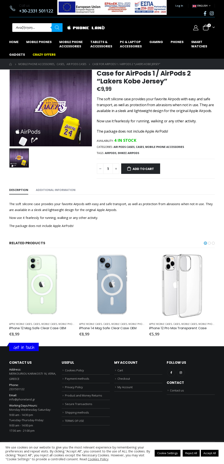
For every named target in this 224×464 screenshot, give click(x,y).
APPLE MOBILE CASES (20, 323)
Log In (179, 5)
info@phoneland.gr (22, 399)
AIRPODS (110, 153)
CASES (140, 147)
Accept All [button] (209, 453)
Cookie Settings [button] (167, 453)
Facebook (171, 373)
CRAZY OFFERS (44, 54)
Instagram (181, 373)
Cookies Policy (74, 370)
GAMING (156, 42)
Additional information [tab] (55, 190)
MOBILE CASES (49, 323)
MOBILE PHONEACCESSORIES (71, 44)
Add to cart (143, 169)
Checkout (123, 379)
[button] (205, 243)
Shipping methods (77, 412)
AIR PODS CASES (124, 147)
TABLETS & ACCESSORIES (101, 44)
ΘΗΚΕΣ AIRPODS (128, 153)
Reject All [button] (191, 453)
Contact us (177, 390)
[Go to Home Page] (10, 64)
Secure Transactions (78, 404)
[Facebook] (205, 13)
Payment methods (77, 379)
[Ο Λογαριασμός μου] (195, 27)
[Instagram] (212, 13)
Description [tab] (18, 190)
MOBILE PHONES (39, 42)
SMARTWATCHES (199, 44)
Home (14, 42)
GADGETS (17, 54)
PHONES (177, 42)
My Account (125, 387)
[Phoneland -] (86, 28)
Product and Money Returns (83, 395)
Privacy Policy (74, 387)
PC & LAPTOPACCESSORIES (131, 44)
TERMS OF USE (74, 421)
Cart (120, 370)
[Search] (57, 27)
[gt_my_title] (42, 286)
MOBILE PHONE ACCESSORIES (164, 147)
